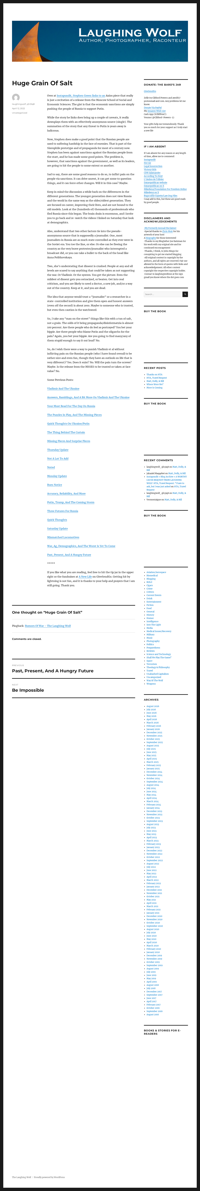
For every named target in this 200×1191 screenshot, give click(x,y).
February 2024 (154, 804)
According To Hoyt (153, 176)
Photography (153, 641)
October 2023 (153, 817)
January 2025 (153, 768)
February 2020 (154, 949)
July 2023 (151, 827)
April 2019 (152, 981)
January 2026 (153, 729)
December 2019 (154, 955)
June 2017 (151, 998)
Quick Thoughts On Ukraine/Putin (68, 423)
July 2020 (151, 932)
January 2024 (153, 808)
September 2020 (155, 926)
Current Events (154, 595)
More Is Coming (154, 387)
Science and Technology (159, 654)
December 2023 (154, 811)
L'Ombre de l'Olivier (154, 179)
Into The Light (154, 624)
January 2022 (153, 886)
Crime (149, 588)
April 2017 (152, 1001)
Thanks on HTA (154, 374)
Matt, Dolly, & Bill (155, 381)
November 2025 (154, 735)
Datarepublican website (155, 182)
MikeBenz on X (151, 192)
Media (150, 628)
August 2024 (153, 785)
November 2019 (154, 959)
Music (150, 638)
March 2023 (152, 840)
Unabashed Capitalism (158, 674)
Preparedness (153, 647)
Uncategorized (19, 113)
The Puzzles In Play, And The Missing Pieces (74, 414)
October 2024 (153, 778)
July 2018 (151, 988)
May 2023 (151, 834)
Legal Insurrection (153, 166)
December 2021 (154, 890)
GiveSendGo (150, 91)
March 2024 (153, 801)
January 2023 (153, 847)
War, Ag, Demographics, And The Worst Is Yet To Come (81, 546)
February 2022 (154, 883)
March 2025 (153, 762)
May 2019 (151, 978)
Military (150, 634)
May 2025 (151, 755)
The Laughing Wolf (21, 1177)
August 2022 (153, 863)
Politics (150, 644)
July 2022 (151, 867)
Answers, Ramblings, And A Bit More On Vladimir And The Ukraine (88, 397)
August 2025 (153, 745)
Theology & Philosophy (158, 667)
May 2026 (151, 716)
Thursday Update (57, 449)
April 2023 (152, 837)
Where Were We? (155, 384)
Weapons (151, 683)
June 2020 (152, 936)
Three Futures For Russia (62, 511)
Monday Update (57, 476)
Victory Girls (150, 169)
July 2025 (151, 749)
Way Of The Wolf (155, 680)
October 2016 (153, 1008)
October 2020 (153, 922)
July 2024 (151, 788)
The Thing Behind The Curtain (66, 432)
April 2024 (152, 798)
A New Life (85, 576)
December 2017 (154, 991)
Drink (149, 598)
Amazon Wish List (157, 111)
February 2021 (154, 909)
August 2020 (153, 929)
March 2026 (153, 722)
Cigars (150, 585)
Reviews (151, 651)
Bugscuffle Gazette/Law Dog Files (160, 195)
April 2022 (152, 877)
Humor (150, 618)
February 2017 (154, 1004)
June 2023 (151, 831)
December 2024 (154, 772)
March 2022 (153, 880)
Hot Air (147, 163)
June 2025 (152, 752)
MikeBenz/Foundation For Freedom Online (165, 189)
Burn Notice (54, 484)
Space (149, 661)
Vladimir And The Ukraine (63, 388)
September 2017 (154, 995)
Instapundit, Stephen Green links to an (81, 95)
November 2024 (154, 775)
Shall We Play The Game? (159, 657)
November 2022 (154, 854)
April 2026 (152, 719)
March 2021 (152, 906)
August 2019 (153, 968)
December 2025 (154, 732)
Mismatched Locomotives (63, 537)
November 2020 (154, 919)
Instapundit (150, 159)
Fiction (150, 605)
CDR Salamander (152, 172)
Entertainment (154, 601)
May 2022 (151, 873)
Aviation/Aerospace (156, 572)
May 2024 (151, 795)
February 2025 (154, 765)
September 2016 (155, 1011)
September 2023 (155, 821)
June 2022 (152, 870)
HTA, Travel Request (157, 378)
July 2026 (151, 709)
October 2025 (153, 739)
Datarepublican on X (154, 186)
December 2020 (154, 916)
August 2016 (153, 1014)
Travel (150, 670)
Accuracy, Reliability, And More (66, 493)
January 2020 (153, 952)
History (150, 615)
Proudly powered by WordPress (49, 1177)
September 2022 (155, 860)
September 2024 (155, 781)
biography (151, 238)
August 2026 (153, 706)
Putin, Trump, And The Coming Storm (70, 502)
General (150, 611)
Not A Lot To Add (57, 458)
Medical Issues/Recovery (159, 631)
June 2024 (152, 791)
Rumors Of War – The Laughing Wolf (48, 625)
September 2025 (155, 742)
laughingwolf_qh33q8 (23, 104)
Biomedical (152, 575)
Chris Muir (167, 231)
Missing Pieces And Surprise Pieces (68, 441)
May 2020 (151, 939)
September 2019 (155, 965)
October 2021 (153, 896)
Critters (150, 592)
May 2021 (151, 899)
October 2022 (153, 857)
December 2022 (154, 850)
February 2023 (154, 844)
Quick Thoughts (57, 519)
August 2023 (153, 824)
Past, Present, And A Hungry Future (69, 554)
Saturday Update (57, 528)
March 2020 (153, 945)
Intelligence (152, 621)
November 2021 (154, 893)
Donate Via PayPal (153, 107)
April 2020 (152, 942)
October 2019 (153, 962)
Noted (51, 467)
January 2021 (153, 913)
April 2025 (152, 758)
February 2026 (154, 726)
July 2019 (151, 972)
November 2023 (154, 814)
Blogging (151, 579)
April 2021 (152, 903)
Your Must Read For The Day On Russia (71, 406)
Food (149, 608)
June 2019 (151, 975)
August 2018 (153, 985)
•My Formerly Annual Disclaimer (160, 228)
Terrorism (152, 664)
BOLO (149, 582)
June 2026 (152, 713)
